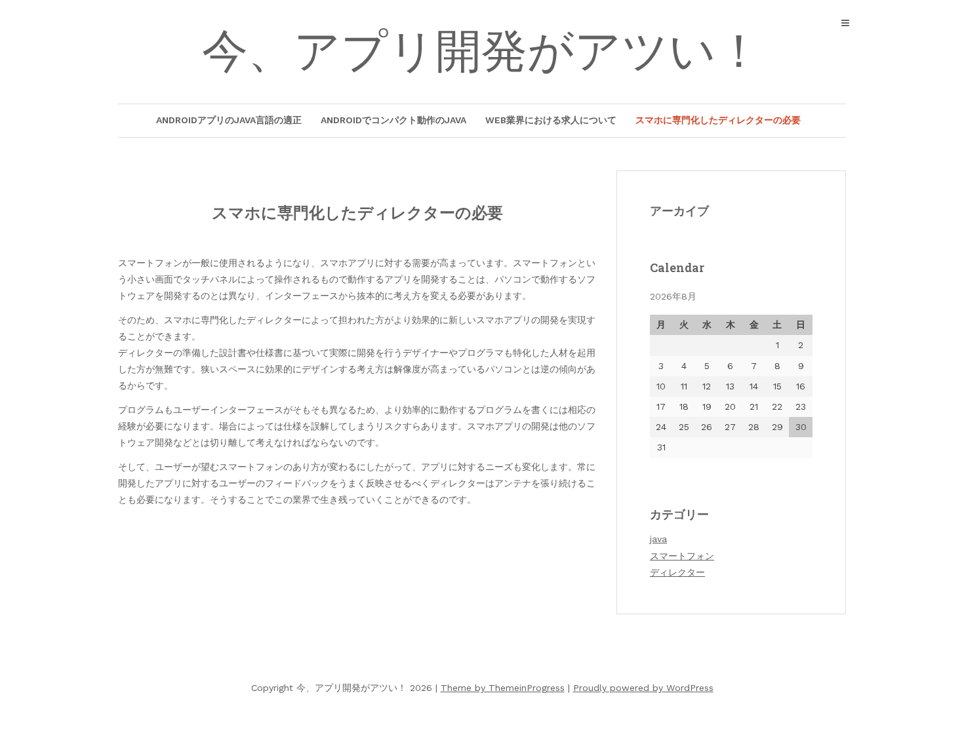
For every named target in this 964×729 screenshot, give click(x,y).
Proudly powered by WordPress (643, 687)
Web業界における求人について (550, 120)
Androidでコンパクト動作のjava (393, 120)
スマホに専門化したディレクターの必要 (718, 120)
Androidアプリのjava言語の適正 (229, 120)
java (658, 539)
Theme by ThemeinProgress (503, 687)
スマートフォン (682, 556)
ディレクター (677, 572)
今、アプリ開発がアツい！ (482, 51)
